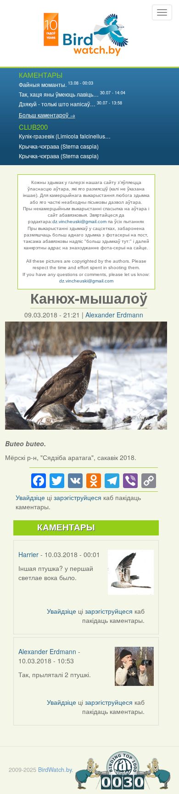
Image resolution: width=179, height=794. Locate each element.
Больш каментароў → (47, 115)
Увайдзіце (30, 497)
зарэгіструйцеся (77, 497)
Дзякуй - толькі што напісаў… (57, 104)
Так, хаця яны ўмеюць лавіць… (59, 94)
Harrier (28, 554)
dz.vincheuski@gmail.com (79, 221)
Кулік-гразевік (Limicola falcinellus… (65, 136)
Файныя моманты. (43, 84)
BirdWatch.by (55, 769)
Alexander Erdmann (114, 314)
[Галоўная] (86, 33)
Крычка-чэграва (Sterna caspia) (59, 146)
